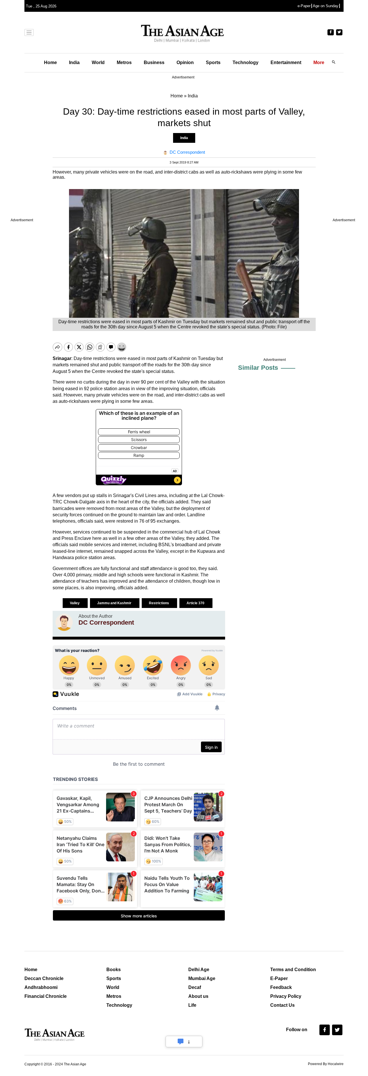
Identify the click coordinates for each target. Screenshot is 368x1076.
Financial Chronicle (45, 996)
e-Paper (304, 6)
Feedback (281, 987)
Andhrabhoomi (40, 987)
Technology (245, 62)
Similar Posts (258, 367)
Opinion (185, 62)
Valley (75, 603)
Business (154, 62)
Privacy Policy (285, 996)
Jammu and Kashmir (114, 603)
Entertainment (286, 62)
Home (50, 62)
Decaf (194, 987)
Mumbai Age (201, 978)
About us (198, 996)
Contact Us (282, 1005)
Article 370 (196, 603)
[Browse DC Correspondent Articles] (64, 622)
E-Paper (279, 978)
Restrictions (159, 603)
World (98, 62)
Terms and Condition (293, 969)
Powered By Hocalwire (326, 1064)
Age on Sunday (325, 6)
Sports (213, 62)
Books (113, 969)
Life (192, 1005)
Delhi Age (198, 969)
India (74, 62)
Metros (124, 62)
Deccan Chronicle (44, 978)
